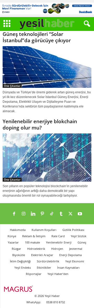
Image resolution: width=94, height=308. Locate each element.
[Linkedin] (33, 214)
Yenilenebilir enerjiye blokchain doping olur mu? (40, 124)
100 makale (32, 242)
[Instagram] (23, 214)
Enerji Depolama (70, 255)
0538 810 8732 (55, 302)
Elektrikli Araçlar (42, 255)
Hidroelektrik (36, 249)
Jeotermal (75, 249)
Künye (12, 236)
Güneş (82, 242)
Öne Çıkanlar (12, 86)
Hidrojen (57, 249)
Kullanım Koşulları (44, 230)
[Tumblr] (61, 214)
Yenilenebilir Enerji (59, 242)
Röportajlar (34, 274)
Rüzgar (16, 249)
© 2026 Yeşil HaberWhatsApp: (43, 299)
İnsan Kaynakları (68, 267)
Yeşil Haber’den (58, 274)
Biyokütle (18, 255)
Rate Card (58, 236)
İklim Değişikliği (20, 261)
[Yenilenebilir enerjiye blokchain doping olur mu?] (47, 157)
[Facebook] (14, 214)
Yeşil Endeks (22, 267)
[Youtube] (80, 214)
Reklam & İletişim (33, 236)
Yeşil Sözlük (78, 236)
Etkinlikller (44, 267)
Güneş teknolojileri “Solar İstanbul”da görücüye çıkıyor (37, 37)
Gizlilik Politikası (73, 230)
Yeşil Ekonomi (74, 261)
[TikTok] (52, 214)
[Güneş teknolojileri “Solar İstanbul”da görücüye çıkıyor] (47, 67)
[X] (70, 214)
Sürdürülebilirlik (48, 261)
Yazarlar (13, 242)
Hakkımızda (18, 230)
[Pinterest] (42, 214)
